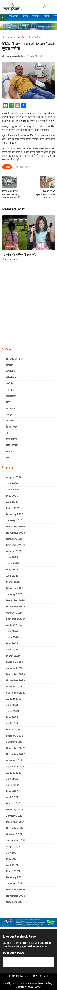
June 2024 (12, 637)
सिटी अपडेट (11, 438)
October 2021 (14, 834)
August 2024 (14, 624)
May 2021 (12, 858)
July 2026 (12, 483)
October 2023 (14, 686)
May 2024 (12, 643)
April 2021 (12, 864)
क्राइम (9, 414)
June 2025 (12, 563)
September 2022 (16, 766)
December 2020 (15, 889)
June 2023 (12, 711)
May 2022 (12, 791)
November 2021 (15, 828)
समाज (8, 432)
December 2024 (15, 600)
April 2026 (12, 501)
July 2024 (12, 631)
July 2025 (12, 557)
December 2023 (15, 674)
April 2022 (12, 797)
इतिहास (9, 365)
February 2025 (14, 588)
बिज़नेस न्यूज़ (11, 426)
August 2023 (14, 698)
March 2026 (13, 508)
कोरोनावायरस (12, 408)
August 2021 (13, 846)
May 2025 (12, 569)
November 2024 (15, 606)
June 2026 (12, 489)
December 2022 (15, 748)
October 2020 (14, 901)
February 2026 (14, 514)
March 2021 (13, 871)
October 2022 (14, 760)
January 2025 (14, 594)
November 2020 (15, 895)
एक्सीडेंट (10, 383)
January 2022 (14, 815)
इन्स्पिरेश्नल (22, 37)
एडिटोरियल (11, 395)
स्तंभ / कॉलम (11, 445)
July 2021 (11, 852)
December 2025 (15, 526)
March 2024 (13, 655)
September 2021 (15, 840)
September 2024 (16, 618)
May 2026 (12, 495)
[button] (44, 7)
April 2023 (12, 723)
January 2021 (14, 883)
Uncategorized (14, 358)
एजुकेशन (52, 250)
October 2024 (14, 612)
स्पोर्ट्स (9, 451)
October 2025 (14, 538)
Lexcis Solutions (19, 983)
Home (9, 37)
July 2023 (12, 704)
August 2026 (14, 477)
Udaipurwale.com (16, 56)
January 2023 (14, 741)
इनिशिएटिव (11, 371)
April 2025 (12, 575)
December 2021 (15, 821)
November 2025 (15, 532)
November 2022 (15, 754)
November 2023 (15, 680)
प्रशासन (10, 420)
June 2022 (12, 784)
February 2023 (14, 735)
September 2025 (16, 544)
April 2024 (12, 649)
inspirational (22, 166)
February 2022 (14, 809)
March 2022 (13, 803)
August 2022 (14, 772)
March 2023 (13, 729)
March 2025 (13, 581)
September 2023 (16, 692)
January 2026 (14, 520)
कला (8, 402)
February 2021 (14, 877)
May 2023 (12, 717)
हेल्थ (8, 457)
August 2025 (14, 551)
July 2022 (12, 778)
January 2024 (14, 668)
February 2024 (14, 661)
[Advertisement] (28, 315)
